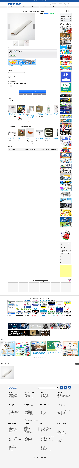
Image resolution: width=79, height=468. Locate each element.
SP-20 (14, 51)
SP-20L (16, 51)
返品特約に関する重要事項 (12, 88)
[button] (12, 7)
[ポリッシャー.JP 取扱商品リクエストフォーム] (38, 348)
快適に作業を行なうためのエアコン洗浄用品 (15, 65)
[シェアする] (38, 13)
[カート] (68, 3)
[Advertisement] (66, 271)
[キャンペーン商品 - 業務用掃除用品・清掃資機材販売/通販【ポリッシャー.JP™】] (54, 348)
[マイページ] (70, 3)
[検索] (65, 3)
